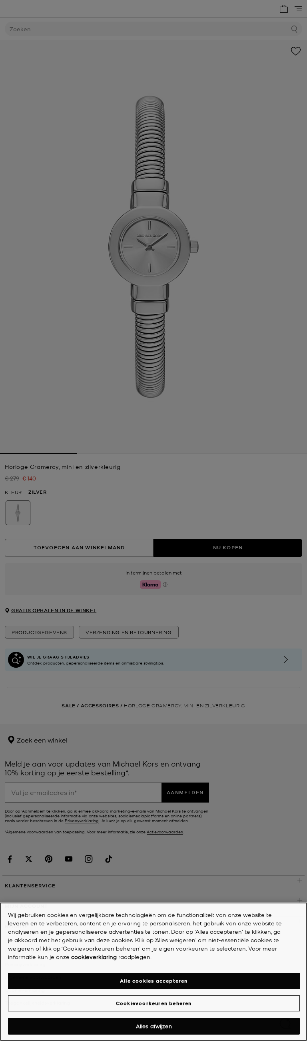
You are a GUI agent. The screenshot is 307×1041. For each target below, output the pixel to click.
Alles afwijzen (154, 1026)
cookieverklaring (94, 956)
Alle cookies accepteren (154, 980)
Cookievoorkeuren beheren (154, 1003)
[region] (153, 972)
